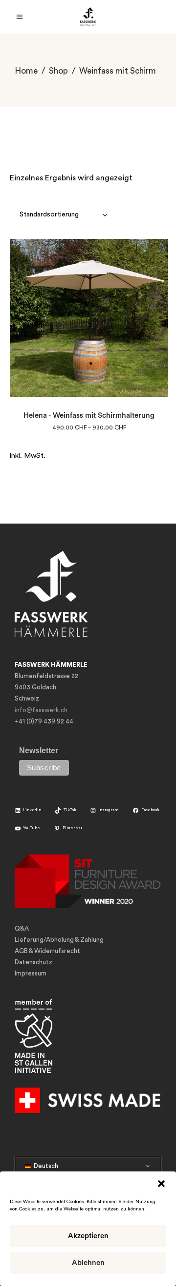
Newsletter (38, 750)
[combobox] (64, 214)
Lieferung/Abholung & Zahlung (59, 939)
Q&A (22, 928)
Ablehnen (88, 1263)
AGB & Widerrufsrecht (47, 951)
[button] (161, 1184)
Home (26, 71)
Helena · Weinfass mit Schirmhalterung (88, 415)
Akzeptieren (88, 1236)
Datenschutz (33, 962)
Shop (58, 71)
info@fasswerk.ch (41, 710)
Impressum (30, 973)
